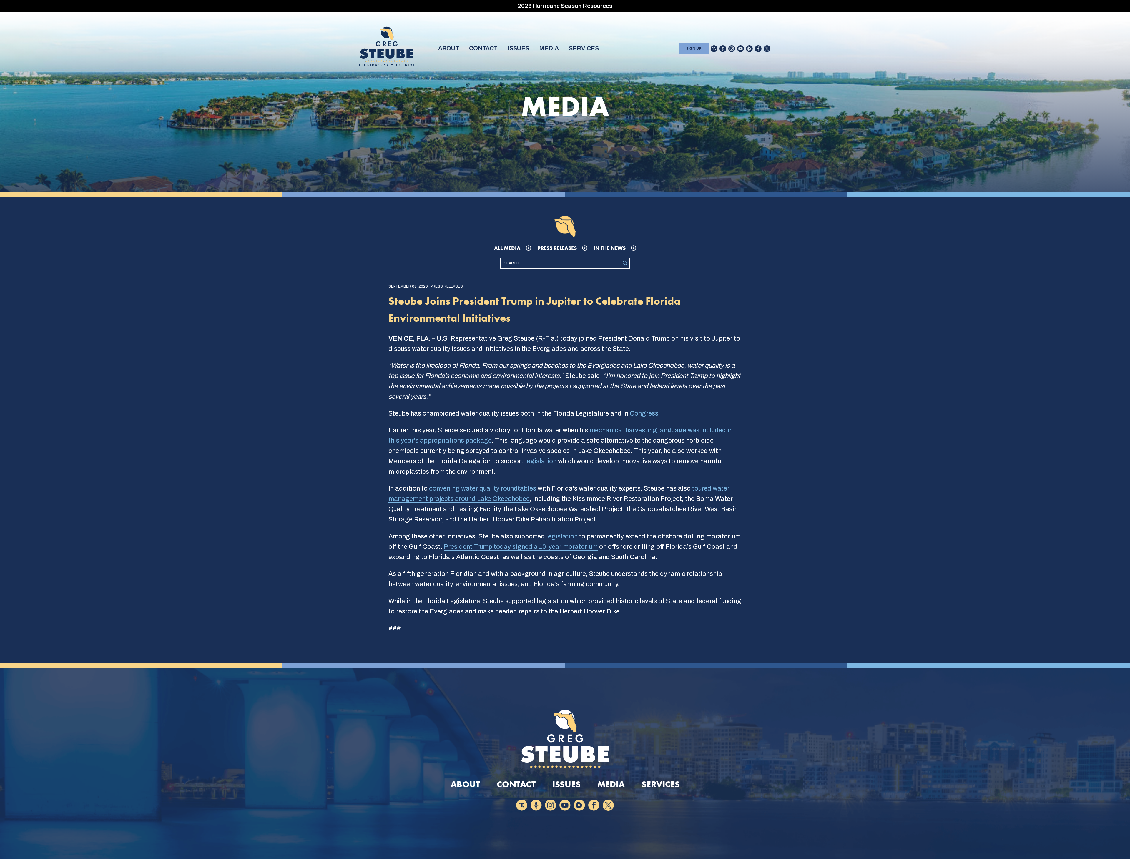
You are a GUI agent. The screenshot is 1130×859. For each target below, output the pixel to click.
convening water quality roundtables (482, 488)
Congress (644, 413)
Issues (518, 48)
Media (549, 48)
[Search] (625, 263)
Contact (483, 48)
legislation (540, 461)
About (448, 48)
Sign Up (693, 48)
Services (584, 48)
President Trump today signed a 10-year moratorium (521, 546)
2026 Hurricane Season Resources (565, 6)
